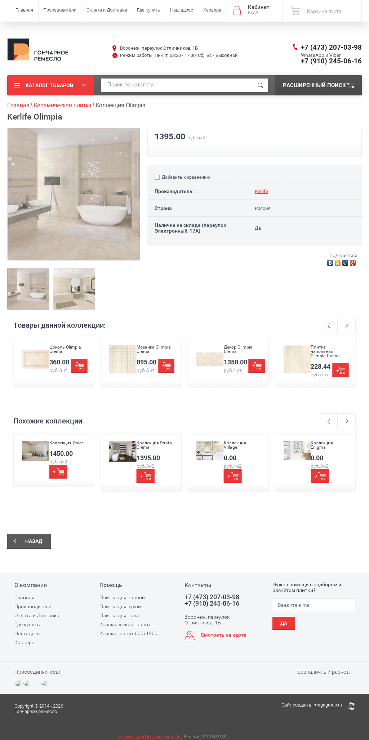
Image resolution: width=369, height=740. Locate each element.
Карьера (212, 10)
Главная (24, 10)
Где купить (148, 10)
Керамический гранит (125, 624)
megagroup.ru (328, 705)
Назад (33, 541)
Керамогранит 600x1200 (128, 633)
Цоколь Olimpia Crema (65, 349)
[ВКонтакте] (331, 262)
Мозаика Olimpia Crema (154, 349)
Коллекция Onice (66, 442)
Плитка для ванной (122, 597)
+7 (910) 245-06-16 (331, 61)
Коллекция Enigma (322, 445)
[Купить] (79, 366)
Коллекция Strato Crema (154, 445)
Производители (59, 10)
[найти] (260, 85)
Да (283, 623)
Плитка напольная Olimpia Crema (325, 351)
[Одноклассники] (338, 262)
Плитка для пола (119, 615)
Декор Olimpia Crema (238, 349)
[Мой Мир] (346, 262)
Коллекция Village (235, 445)
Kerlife (261, 191)
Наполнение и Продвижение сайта (150, 737)
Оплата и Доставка (106, 10)
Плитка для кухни (120, 606)
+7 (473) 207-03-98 (331, 47)
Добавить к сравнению (185, 177)
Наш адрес (181, 10)
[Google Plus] (353, 262)
